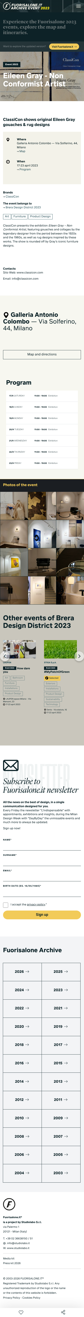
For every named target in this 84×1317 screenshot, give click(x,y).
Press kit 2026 (12, 1263)
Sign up (42, 915)
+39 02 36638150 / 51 (19, 1238)
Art (7, 216)
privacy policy (36, 904)
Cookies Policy (31, 1298)
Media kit (8, 1258)
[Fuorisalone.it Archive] (26, 6)
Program (25, 169)
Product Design (40, 216)
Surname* (10, 855)
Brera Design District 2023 (23, 207)
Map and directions (41, 354)
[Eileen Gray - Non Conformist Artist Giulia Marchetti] (42, 562)
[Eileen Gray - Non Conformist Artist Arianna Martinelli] (14, 506)
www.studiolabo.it (18, 1248)
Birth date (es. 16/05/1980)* (22, 886)
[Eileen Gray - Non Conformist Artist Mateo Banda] (14, 590)
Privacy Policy (11, 1298)
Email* (7, 871)
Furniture (19, 216)
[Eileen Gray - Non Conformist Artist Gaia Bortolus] (42, 506)
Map (22, 151)
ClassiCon (12, 196)
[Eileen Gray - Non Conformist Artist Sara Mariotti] (14, 562)
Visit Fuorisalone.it (63, 47)
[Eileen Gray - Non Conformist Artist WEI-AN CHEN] (42, 534)
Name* (7, 840)
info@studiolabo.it (18, 1243)
